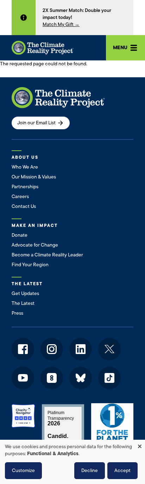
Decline (89, 470)
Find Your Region (30, 265)
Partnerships (25, 187)
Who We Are (25, 167)
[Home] (43, 48)
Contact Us (24, 206)
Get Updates (25, 293)
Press (17, 313)
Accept (122, 470)
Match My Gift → (61, 24)
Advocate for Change (35, 245)
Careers (20, 196)
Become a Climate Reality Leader (47, 255)
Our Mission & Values (34, 177)
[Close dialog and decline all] (139, 444)
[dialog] (72, 462)
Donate (19, 235)
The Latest (23, 303)
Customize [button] (23, 470)
